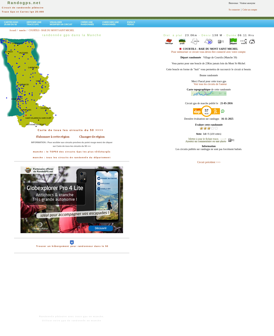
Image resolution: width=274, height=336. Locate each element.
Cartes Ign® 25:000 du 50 (11, 23)
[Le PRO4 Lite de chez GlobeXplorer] (72, 236)
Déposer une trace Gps (34, 23)
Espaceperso (131, 23)
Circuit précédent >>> (209, 162)
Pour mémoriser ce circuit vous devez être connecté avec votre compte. (208, 52)
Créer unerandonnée (87, 23)
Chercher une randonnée (110, 23)
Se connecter (234, 9)
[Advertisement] (71, 286)
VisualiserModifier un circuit (61, 23)
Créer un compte (249, 9)
